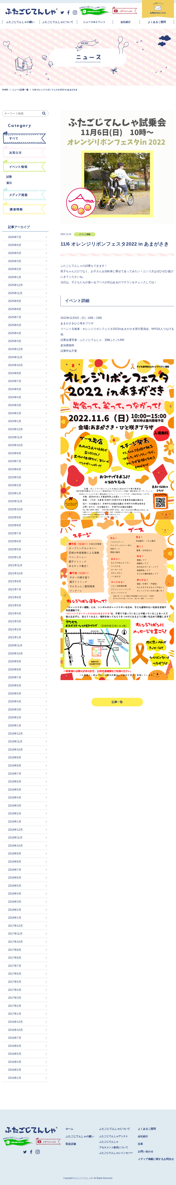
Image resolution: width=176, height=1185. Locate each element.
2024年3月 (14, 405)
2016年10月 (15, 1029)
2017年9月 (14, 949)
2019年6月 (14, 781)
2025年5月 (14, 325)
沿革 (140, 1143)
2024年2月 (14, 413)
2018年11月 (15, 837)
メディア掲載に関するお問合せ (156, 1159)
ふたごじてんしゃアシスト (113, 1136)
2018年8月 (14, 861)
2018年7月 (14, 869)
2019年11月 (15, 741)
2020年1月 (14, 725)
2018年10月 (15, 845)
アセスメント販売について (113, 1147)
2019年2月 (14, 813)
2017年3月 (14, 997)
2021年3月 (14, 621)
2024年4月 (14, 397)
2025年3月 (14, 341)
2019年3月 (14, 805)
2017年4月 (14, 989)
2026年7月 (14, 237)
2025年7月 (14, 317)
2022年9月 (14, 517)
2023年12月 (15, 429)
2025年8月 (14, 309)
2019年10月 (15, 749)
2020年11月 (15, 645)
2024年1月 (14, 421)
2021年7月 (14, 589)
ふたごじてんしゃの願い (20, 21)
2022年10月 (15, 509)
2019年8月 (14, 765)
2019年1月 (14, 821)
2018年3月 (14, 901)
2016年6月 (14, 1045)
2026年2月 (14, 269)
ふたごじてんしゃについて (57, 21)
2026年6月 (14, 245)
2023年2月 (14, 485)
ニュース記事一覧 (20, 90)
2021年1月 (14, 637)
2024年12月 (15, 349)
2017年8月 (14, 957)
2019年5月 (14, 789)
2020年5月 (14, 693)
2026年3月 (14, 261)
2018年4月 (14, 893)
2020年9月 (14, 661)
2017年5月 (14, 981)
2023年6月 (14, 469)
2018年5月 (14, 885)
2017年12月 (15, 925)
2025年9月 (14, 301)
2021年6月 (14, 597)
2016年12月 (15, 1021)
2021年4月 (14, 613)
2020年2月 (14, 717)
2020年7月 (14, 677)
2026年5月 (14, 253)
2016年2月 (14, 1069)
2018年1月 (14, 917)
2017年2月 (14, 1005)
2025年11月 (15, 293)
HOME (5, 90)
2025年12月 (15, 285)
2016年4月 (14, 1061)
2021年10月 (15, 573)
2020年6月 (14, 685)
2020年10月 (15, 653)
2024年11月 (15, 357)
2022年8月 (14, 525)
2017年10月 (15, 941)
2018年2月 (14, 909)
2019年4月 (14, 797)
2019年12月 (15, 733)
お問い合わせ (145, 1151)
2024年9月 (14, 373)
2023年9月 (14, 453)
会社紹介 (125, 21)
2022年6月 (14, 541)
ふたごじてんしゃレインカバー (116, 1152)
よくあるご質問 (157, 21)
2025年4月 (14, 333)
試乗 (9, 176)
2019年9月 (14, 757)
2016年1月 (14, 1077)
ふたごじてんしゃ (108, 1141)
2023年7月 (14, 461)
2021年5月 (14, 605)
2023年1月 (14, 493)
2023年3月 (14, 477)
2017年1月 (14, 1013)
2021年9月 (14, 581)
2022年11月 (15, 501)
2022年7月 (14, 533)
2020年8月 (14, 669)
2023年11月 (15, 437)
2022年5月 (14, 549)
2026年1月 (14, 277)
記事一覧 (117, 702)
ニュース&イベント (94, 21)
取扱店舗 (71, 1143)
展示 (9, 182)
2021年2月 (14, 629)
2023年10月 (15, 445)
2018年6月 (14, 877)
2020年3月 (14, 709)
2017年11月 (15, 933)
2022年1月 (14, 557)
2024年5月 (14, 389)
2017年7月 (14, 965)
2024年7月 (14, 381)
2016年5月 (14, 1053)
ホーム (69, 1128)
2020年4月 (14, 701)
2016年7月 (14, 1037)
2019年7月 (14, 773)
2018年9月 (14, 853)
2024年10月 (15, 365)
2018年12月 (15, 829)
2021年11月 (15, 565)
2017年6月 (14, 973)
